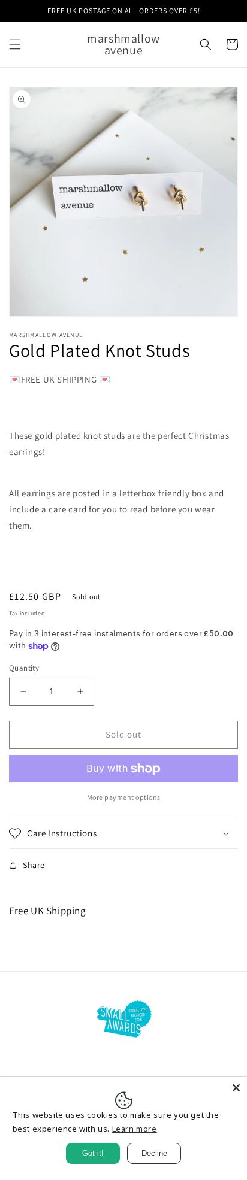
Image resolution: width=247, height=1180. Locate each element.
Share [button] (34, 865)
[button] (15, 44)
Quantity (24, 668)
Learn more (134, 1128)
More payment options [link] (124, 797)
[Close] (236, 1088)
